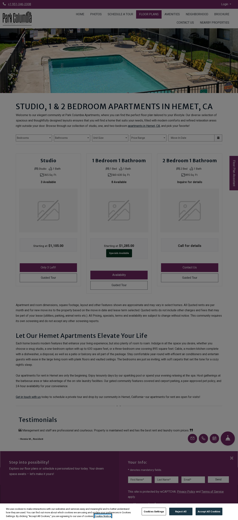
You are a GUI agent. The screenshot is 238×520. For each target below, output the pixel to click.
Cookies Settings (154, 511)
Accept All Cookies (209, 511)
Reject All (180, 511)
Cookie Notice (103, 516)
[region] (119, 511)
